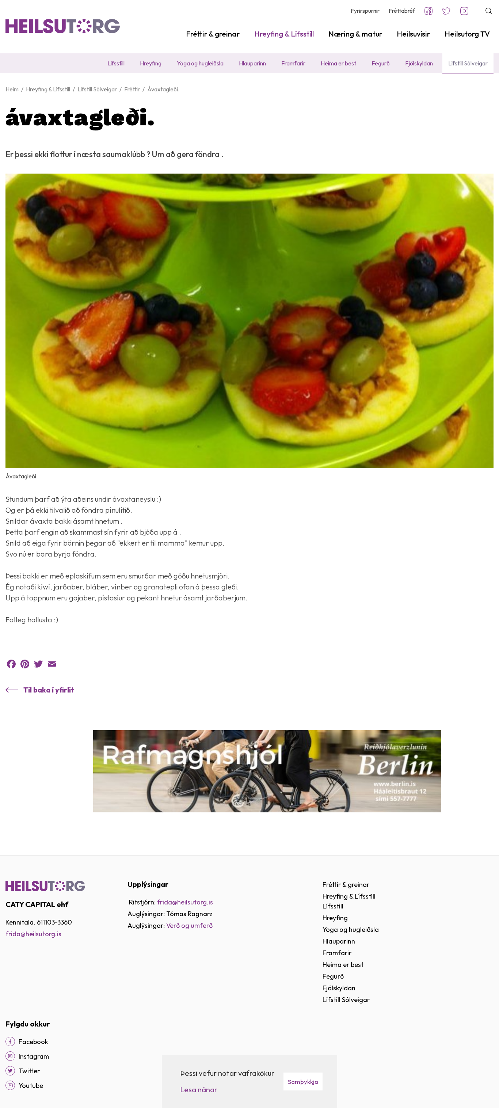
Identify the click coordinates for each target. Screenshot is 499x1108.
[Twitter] (38, 664)
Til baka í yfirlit (48, 689)
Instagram (464, 11)
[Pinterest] (25, 664)
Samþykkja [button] (303, 1081)
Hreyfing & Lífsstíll (48, 89)
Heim (12, 89)
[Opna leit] (486, 11)
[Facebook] (11, 664)
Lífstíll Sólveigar (97, 89)
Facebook (428, 11)
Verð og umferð (189, 925)
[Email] (52, 664)
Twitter (446, 11)
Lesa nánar (198, 1089)
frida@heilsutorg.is (33, 934)
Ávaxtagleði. (163, 89)
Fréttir (132, 89)
